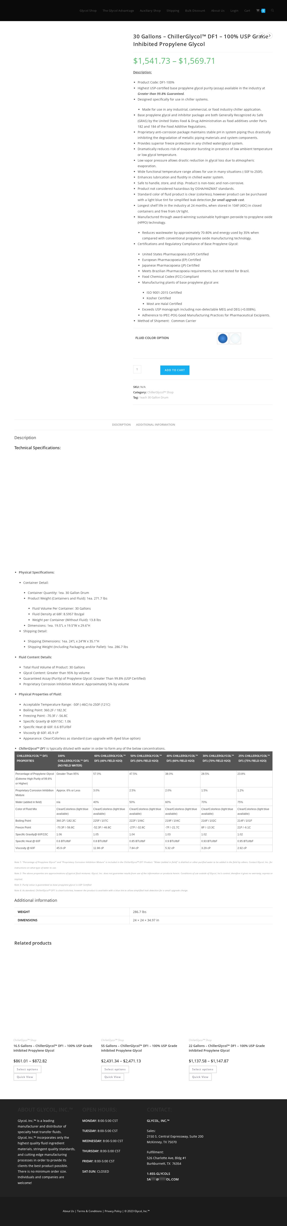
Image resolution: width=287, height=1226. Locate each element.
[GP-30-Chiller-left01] (109, 191)
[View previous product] (262, 36)
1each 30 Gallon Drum (153, 397)
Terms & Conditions (89, 1211)
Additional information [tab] (155, 425)
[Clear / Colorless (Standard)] (235, 338)
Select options (27, 1069)
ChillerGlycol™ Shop (160, 392)
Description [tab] (121, 425)
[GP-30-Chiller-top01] (55, 191)
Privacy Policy (113, 1211)
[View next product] (269, 36)
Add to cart (175, 370)
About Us (69, 1211)
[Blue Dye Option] (223, 338)
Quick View (25, 1077)
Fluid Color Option (152, 338)
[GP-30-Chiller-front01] (68, 105)
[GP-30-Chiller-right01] (82, 191)
